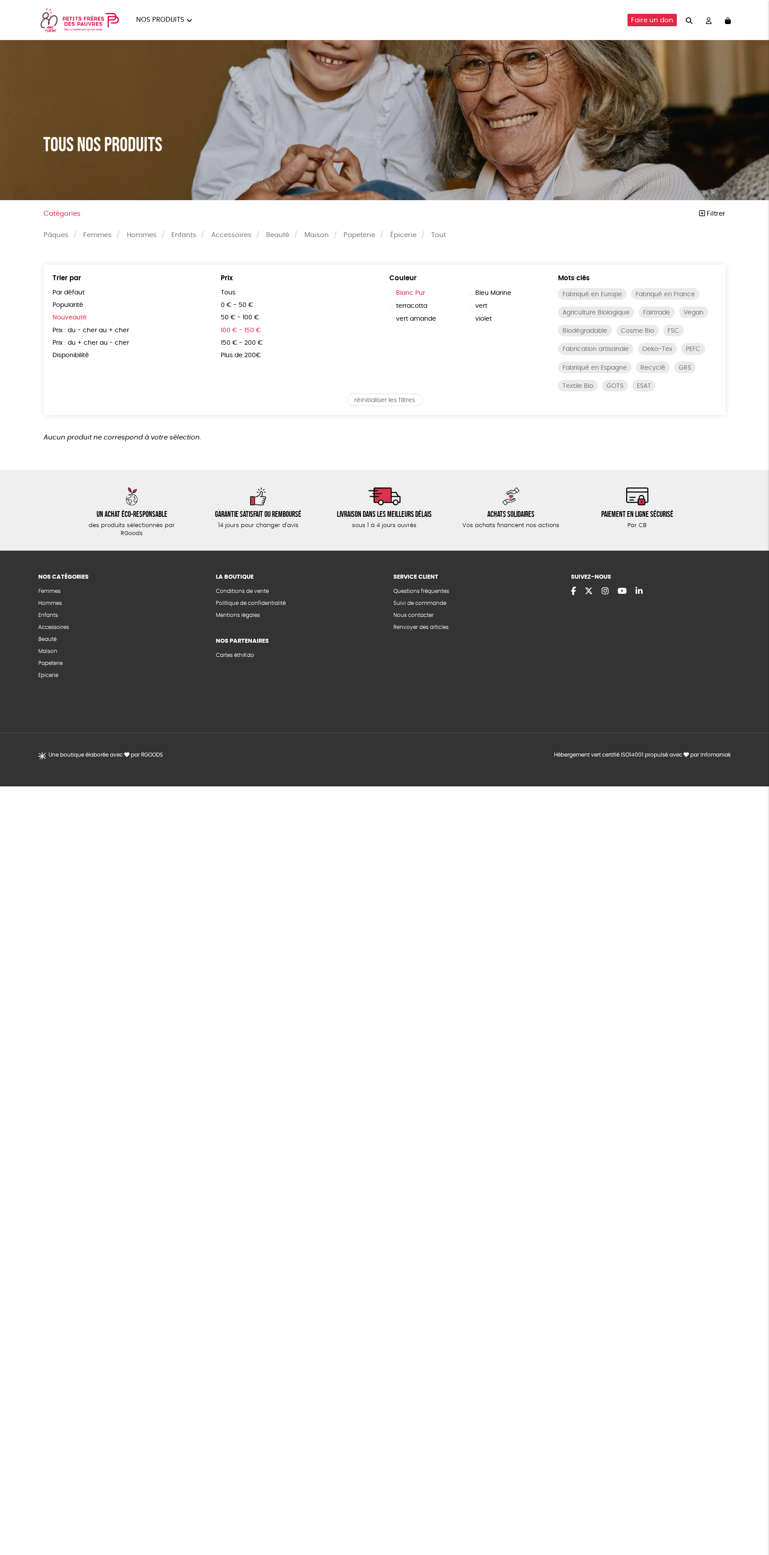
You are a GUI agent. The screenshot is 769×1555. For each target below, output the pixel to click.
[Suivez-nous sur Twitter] (589, 592)
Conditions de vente (242, 591)
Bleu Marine (493, 293)
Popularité (68, 305)
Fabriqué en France (665, 294)
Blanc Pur (410, 293)
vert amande (416, 319)
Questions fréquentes (421, 591)
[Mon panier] (728, 20)
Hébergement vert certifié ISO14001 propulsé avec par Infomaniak (642, 754)
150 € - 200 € (242, 343)
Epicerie (48, 675)
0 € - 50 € (237, 305)
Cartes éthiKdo (235, 655)
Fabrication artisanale (596, 349)
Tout (438, 235)
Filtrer (715, 213)
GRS (685, 368)
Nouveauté (70, 317)
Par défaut (69, 293)
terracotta (411, 306)
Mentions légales (238, 615)
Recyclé (652, 368)
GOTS (615, 386)
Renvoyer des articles (421, 627)
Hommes (142, 235)
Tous (228, 293)
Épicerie (403, 235)
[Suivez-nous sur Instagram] (605, 592)
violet (483, 319)
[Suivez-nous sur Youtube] (622, 592)
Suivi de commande (419, 603)
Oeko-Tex (657, 349)
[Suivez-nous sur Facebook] (573, 592)
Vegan (694, 313)
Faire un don (652, 20)
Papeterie (359, 235)
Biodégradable (585, 331)
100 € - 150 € (241, 330)
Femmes (97, 235)
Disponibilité (71, 355)
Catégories (62, 213)
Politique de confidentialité (251, 603)
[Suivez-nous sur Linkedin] (639, 592)
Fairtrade (656, 313)
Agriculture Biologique (596, 313)
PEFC (693, 349)
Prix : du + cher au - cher (91, 343)
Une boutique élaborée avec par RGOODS (106, 754)
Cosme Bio (637, 331)
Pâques (56, 235)
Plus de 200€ (241, 355)
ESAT (644, 386)
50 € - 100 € (240, 317)
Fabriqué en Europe (592, 294)
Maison (316, 235)
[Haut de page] (751, 1519)
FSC (673, 331)
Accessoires (231, 235)
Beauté (277, 235)
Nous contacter (413, 615)
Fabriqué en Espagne (595, 368)
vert (481, 306)
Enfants (183, 235)
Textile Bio (578, 386)
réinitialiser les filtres (384, 400)
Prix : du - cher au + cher (91, 330)
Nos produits (160, 19)
